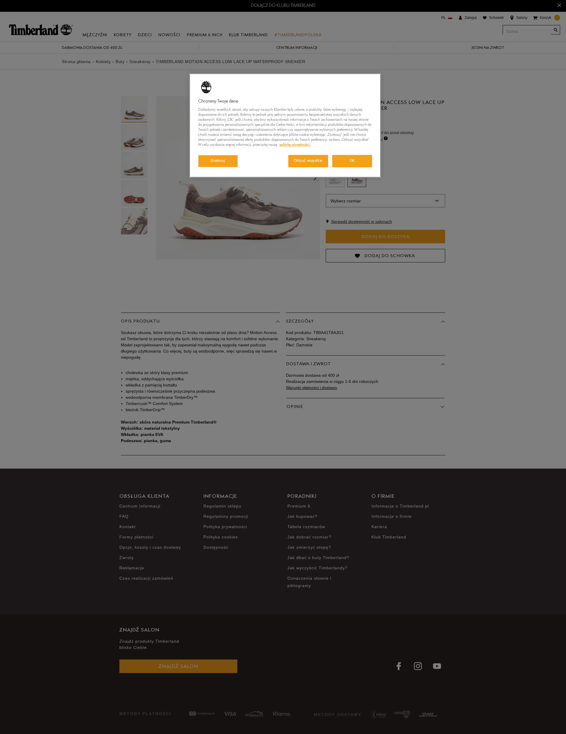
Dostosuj (218, 161)
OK (352, 161)
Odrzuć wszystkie (308, 161)
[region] (285, 125)
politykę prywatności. (294, 145)
